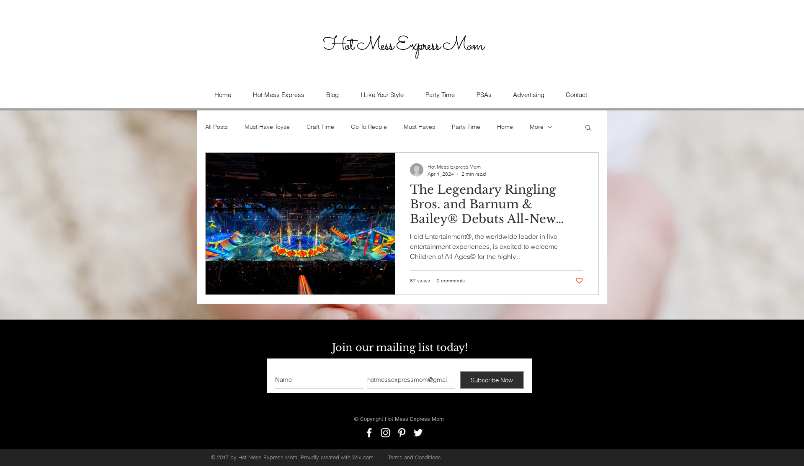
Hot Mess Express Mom (405, 45)
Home (505, 127)
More (537, 127)
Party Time (466, 127)
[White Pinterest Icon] (402, 433)
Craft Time (320, 127)
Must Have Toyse (267, 127)
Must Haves (419, 127)
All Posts (216, 127)
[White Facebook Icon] (369, 433)
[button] (484, 95)
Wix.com (363, 457)
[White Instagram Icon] (385, 433)
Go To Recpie (369, 127)
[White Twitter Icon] (418, 433)
